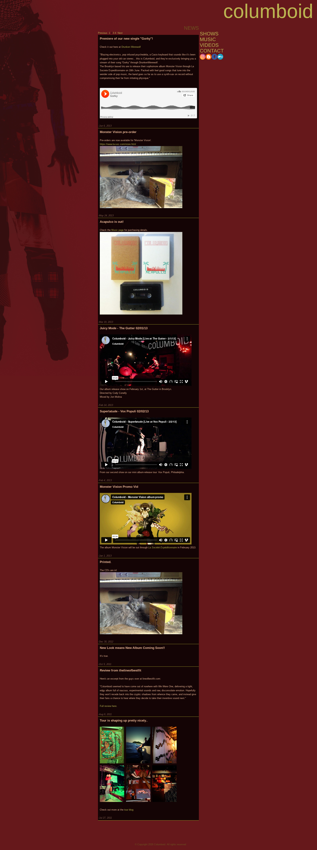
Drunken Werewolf (131, 47)
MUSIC (208, 39)
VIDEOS (209, 45)
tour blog (128, 809)
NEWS (207, 28)
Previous (102, 33)
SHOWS (209, 34)
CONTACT (212, 51)
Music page (117, 230)
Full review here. (108, 706)
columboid (268, 11)
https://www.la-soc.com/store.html (118, 144)
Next (120, 33)
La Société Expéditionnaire (162, 547)
